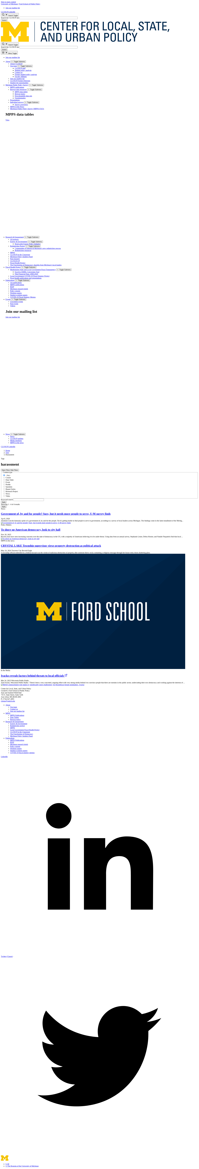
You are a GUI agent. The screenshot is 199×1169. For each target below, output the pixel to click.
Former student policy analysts (26, 74)
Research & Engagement (15, 237)
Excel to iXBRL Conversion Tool (27, 272)
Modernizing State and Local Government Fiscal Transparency (33, 270)
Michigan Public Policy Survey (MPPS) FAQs (27, 109)
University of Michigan (9, 4)
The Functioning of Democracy (21, 734)
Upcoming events (16, 302)
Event (8, 482)
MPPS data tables (21, 92)
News (8, 434)
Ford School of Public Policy (29, 4)
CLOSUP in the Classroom (20, 255)
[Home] (85, 41)
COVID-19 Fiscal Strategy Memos (23, 297)
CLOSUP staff (20, 68)
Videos (12, 306)
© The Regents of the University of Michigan (22, 1166)
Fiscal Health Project (17, 263)
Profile (8, 485)
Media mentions (16, 441)
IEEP (12, 287)
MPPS (12, 253)
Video (8, 496)
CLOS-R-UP (15, 261)
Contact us (18, 72)
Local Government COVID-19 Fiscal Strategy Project (29, 276)
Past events (14, 304)
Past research (15, 259)
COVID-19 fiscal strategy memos (22, 753)
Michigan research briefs (19, 289)
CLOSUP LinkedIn (8, 12)
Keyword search (7, 500)
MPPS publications (17, 87)
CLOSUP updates (16, 439)
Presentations (15, 100)
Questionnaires (20, 98)
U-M (7, 1164)
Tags (7, 453)
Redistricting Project (17, 246)
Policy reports (15, 291)
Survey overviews (21, 105)
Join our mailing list (13, 8)
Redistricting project (17, 726)
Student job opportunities (19, 83)
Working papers (16, 293)
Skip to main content (8, 2)
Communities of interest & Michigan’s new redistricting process (38, 248)
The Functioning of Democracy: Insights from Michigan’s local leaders (35, 265)
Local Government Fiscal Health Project (24, 730)
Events (8, 299)
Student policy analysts (23, 70)
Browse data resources (18, 89)
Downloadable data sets (23, 96)
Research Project (12, 491)
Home (8, 451)
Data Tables (14, 717)
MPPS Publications (17, 715)
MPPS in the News (17, 107)
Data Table (10, 480)
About (8, 61)
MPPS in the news (17, 443)
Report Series (10, 489)
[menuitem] (102, 8)
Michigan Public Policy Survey (17, 85)
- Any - (8, 475)
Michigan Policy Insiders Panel (21, 257)
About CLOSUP (16, 64)
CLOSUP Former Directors (20, 81)
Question (9, 487)
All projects (14, 239)
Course (8, 478)
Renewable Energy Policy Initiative (28, 244)
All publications (16, 283)
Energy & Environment (18, 242)
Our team (13, 66)
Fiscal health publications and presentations (25, 278)
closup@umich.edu (8, 701)
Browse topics (20, 94)
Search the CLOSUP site (10, 18)
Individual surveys (16, 102)
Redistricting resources (23, 250)
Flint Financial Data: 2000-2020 (26, 274)
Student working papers (18, 295)
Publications (10, 280)
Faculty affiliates (21, 77)
